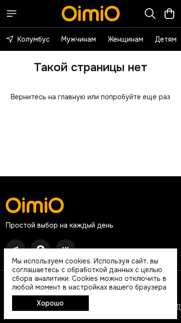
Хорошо (50, 303)
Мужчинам (78, 39)
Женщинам (125, 39)
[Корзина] (169, 13)
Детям (166, 39)
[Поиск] (150, 13)
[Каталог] (11, 13)
